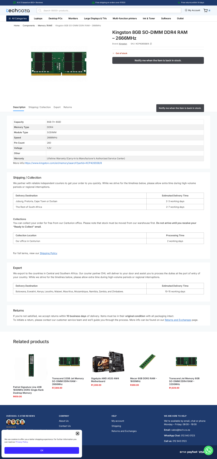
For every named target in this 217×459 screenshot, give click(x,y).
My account (118, 420)
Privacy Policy (22, 442)
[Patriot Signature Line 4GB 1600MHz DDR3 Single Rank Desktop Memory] (30, 366)
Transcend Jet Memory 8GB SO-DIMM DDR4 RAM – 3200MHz (184, 381)
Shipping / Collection (39, 107)
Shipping (116, 426)
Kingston (123, 43)
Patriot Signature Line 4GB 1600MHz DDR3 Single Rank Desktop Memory (28, 390)
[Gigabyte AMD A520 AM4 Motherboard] (108, 362)
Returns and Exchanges (178, 319)
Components (29, 25)
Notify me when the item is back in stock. (158, 60)
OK (41, 450)
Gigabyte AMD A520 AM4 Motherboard (105, 380)
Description (19, 107)
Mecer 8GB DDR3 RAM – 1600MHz (143, 380)
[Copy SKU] (151, 43)
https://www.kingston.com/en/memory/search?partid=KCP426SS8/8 (63, 163)
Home (17, 25)
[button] (77, 433)
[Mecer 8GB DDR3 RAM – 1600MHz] (147, 362)
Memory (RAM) (45, 25)
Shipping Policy (48, 253)
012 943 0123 (188, 435)
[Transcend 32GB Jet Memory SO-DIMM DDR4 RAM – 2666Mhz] (69, 362)
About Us (64, 420)
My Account (194, 10)
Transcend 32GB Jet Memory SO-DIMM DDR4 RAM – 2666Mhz (68, 381)
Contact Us (65, 426)
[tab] (20, 106)
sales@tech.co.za (180, 429)
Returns (68, 107)
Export (57, 107)
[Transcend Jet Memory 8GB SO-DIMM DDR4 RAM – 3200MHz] (186, 362)
